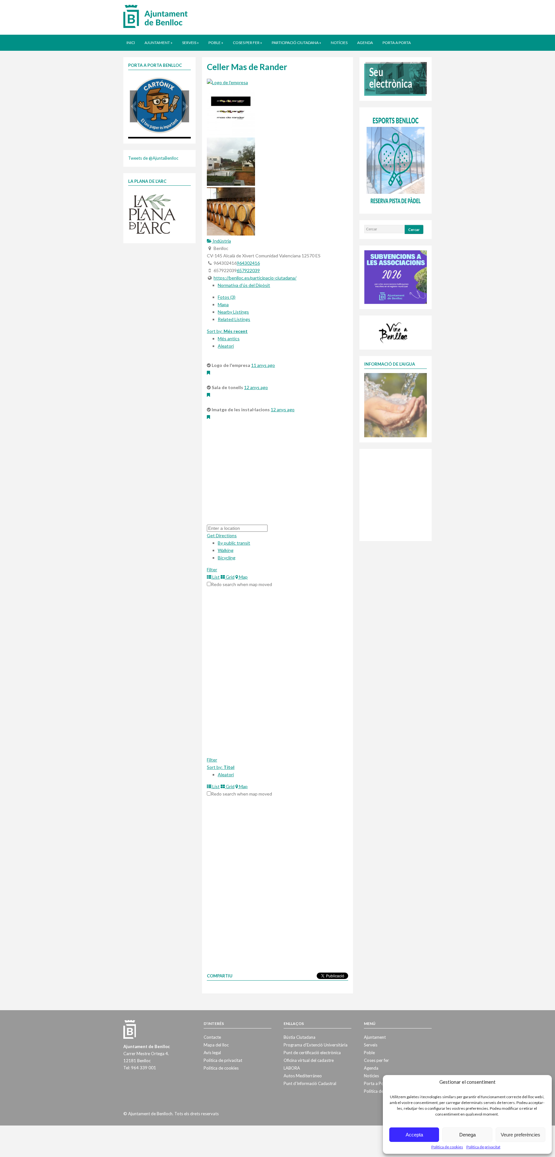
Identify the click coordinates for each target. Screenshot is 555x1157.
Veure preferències (520, 1134)
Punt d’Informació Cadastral (310, 1083)
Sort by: (227, 331)
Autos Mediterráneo (303, 1075)
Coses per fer (247, 42)
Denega (467, 1134)
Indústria (221, 241)
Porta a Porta (397, 42)
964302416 (248, 263)
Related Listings (234, 319)
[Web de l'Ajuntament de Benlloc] (155, 16)
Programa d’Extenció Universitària (316, 1044)
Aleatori (226, 346)
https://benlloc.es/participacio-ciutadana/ (255, 277)
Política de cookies (447, 1146)
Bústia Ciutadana (299, 1037)
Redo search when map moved (241, 584)
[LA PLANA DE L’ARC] (152, 213)
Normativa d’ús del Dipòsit (244, 285)
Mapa (223, 304)
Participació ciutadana (296, 42)
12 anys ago (256, 387)
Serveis (190, 42)
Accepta (414, 1134)
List (215, 577)
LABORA (292, 1068)
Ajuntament (158, 42)
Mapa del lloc (216, 1044)
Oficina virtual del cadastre (309, 1060)
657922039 (248, 270)
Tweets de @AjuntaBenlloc (153, 158)
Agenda (365, 42)
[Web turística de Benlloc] (394, 331)
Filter (212, 569)
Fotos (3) (226, 297)
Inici (131, 42)
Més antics (229, 338)
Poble (215, 42)
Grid (229, 577)
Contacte (212, 1037)
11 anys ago (263, 365)
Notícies (339, 42)
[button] (133, 106)
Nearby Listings (233, 312)
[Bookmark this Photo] (208, 372)
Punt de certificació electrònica (312, 1052)
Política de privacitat (483, 1146)
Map (243, 577)
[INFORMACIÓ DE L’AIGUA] (395, 404)
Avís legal (212, 1052)
